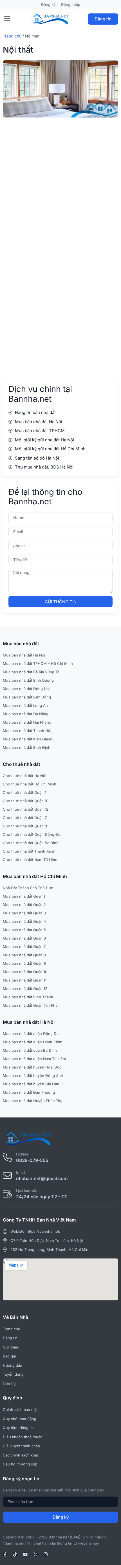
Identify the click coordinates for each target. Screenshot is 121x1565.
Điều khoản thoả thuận (22, 1437)
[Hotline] (7, 1157)
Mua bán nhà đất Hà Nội (24, 655)
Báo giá (9, 1356)
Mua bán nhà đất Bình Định (26, 747)
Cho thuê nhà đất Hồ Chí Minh (29, 784)
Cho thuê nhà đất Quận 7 (25, 817)
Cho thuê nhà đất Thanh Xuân (29, 851)
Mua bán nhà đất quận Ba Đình (30, 1050)
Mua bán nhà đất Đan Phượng (29, 1092)
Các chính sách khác (21, 1455)
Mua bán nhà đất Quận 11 (24, 980)
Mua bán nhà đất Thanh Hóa (27, 730)
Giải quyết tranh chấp (21, 1446)
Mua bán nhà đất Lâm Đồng (27, 697)
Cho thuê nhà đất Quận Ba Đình (31, 843)
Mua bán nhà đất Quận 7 (24, 946)
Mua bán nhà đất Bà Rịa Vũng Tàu (32, 672)
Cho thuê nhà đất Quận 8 (25, 826)
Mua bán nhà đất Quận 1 (24, 896)
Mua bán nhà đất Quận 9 (24, 963)
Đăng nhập (70, 4)
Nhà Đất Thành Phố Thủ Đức (28, 888)
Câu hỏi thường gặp (20, 1464)
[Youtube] (25, 1554)
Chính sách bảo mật (20, 1409)
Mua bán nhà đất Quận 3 (24, 913)
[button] (7, 18)
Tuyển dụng (13, 1374)
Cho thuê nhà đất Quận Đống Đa (31, 834)
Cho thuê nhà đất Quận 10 (25, 801)
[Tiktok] (15, 1554)
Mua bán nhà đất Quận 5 (24, 930)
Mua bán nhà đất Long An (25, 705)
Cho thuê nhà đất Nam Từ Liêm (30, 859)
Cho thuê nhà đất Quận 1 (24, 792)
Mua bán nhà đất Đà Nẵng (25, 714)
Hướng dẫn (12, 1365)
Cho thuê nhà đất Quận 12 (25, 809)
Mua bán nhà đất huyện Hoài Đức (32, 1067)
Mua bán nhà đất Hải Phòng (27, 722)
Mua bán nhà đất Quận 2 (24, 904)
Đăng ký (48, 4)
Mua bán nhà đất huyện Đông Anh (33, 1075)
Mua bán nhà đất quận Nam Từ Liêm (34, 1058)
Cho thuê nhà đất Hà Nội (24, 775)
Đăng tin (103, 19)
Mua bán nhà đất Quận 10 (25, 971)
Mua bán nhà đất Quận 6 (24, 938)
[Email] (7, 1175)
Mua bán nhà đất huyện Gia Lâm (31, 1084)
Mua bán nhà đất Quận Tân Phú (30, 1005)
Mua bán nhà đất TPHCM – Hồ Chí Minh (38, 663)
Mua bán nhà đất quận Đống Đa (31, 1033)
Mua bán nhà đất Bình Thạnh (28, 997)
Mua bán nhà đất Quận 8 (24, 955)
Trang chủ (12, 36)
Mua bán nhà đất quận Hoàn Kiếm (32, 1042)
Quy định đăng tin (18, 1427)
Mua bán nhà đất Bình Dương (28, 680)
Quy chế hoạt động (19, 1418)
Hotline (22, 1154)
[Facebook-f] (5, 1554)
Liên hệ (9, 1383)
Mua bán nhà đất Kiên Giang (27, 739)
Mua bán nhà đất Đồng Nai (26, 688)
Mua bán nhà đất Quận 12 (25, 988)
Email (20, 1172)
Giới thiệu (11, 1347)
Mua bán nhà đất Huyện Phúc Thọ (32, 1100)
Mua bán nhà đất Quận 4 (24, 921)
